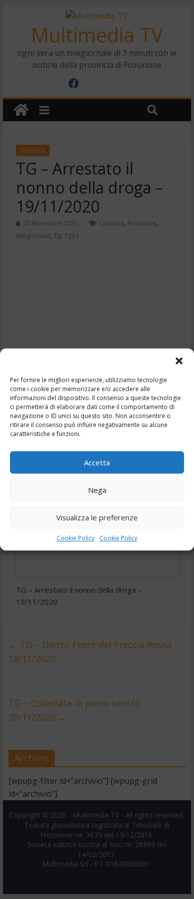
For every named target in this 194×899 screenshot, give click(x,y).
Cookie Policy (76, 538)
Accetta (97, 462)
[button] (179, 361)
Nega (97, 490)
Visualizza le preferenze (97, 517)
